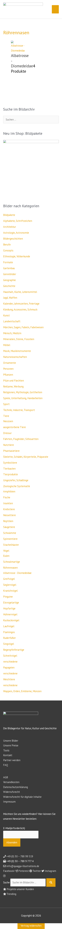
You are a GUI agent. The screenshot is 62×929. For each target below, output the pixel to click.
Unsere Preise (10, 745)
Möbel (6, 345)
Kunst (6, 315)
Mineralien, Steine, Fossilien (18, 339)
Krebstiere (9, 509)
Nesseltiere (9, 515)
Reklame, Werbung (13, 386)
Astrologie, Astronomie (16, 232)
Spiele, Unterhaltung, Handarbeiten (22, 398)
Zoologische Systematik (16, 486)
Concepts (8, 250)
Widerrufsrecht (11, 792)
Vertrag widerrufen (31, 925)
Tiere (6, 416)
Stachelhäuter (11, 545)
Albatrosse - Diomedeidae (17, 573)
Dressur (7, 433)
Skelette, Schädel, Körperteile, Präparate (25, 456)
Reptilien (8, 521)
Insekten (8, 503)
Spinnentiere (10, 539)
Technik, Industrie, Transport (19, 410)
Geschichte (9, 286)
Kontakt (7, 755)
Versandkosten (11, 782)
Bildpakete (9, 215)
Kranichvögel (10, 590)
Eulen (6, 556)
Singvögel (8, 644)
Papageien (8, 667)
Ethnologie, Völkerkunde (16, 256)
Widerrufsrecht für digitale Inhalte (22, 797)
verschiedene (10, 661)
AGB (5, 777)
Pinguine (8, 596)
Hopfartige (9, 608)
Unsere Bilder (10, 740)
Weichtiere (9, 679)
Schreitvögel (10, 655)
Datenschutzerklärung (15, 787)
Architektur (9, 227)
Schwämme (9, 533)
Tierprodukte (10, 474)
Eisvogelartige (11, 602)
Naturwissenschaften (15, 357)
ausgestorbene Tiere (14, 427)
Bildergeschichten (13, 238)
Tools (6, 750)
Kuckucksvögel (11, 620)
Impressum (9, 801)
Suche (6, 882)
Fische (6, 497)
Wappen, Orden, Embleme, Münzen (22, 691)
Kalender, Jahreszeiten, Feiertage (21, 303)
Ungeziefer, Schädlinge (15, 480)
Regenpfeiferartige (13, 650)
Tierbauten (9, 468)
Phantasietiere (11, 451)
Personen (8, 368)
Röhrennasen (10, 567)
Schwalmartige (11, 561)
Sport (6, 404)
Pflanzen (8, 374)
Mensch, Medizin (12, 333)
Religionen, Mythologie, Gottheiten (22, 392)
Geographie (9, 280)
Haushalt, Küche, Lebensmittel (20, 292)
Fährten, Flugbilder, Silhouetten (20, 439)
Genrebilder (9, 274)
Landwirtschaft (11, 321)
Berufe (7, 244)
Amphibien (9, 491)
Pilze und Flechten (13, 380)
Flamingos (9, 632)
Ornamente (9, 363)
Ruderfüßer (9, 638)
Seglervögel (9, 585)
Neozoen (8, 421)
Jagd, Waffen (10, 297)
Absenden (11, 842)
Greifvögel (9, 579)
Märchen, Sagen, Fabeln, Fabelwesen (23, 327)
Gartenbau (9, 268)
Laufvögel (8, 626)
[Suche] (50, 882)
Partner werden (11, 760)
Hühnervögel (10, 614)
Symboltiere (10, 462)
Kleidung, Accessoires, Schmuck (20, 309)
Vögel (6, 550)
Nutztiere (8, 445)
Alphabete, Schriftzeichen (17, 221)
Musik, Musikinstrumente (17, 351)
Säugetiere (9, 527)
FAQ (5, 765)
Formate (8, 262)
